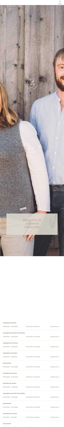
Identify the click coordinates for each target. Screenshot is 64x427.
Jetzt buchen (54, 326)
